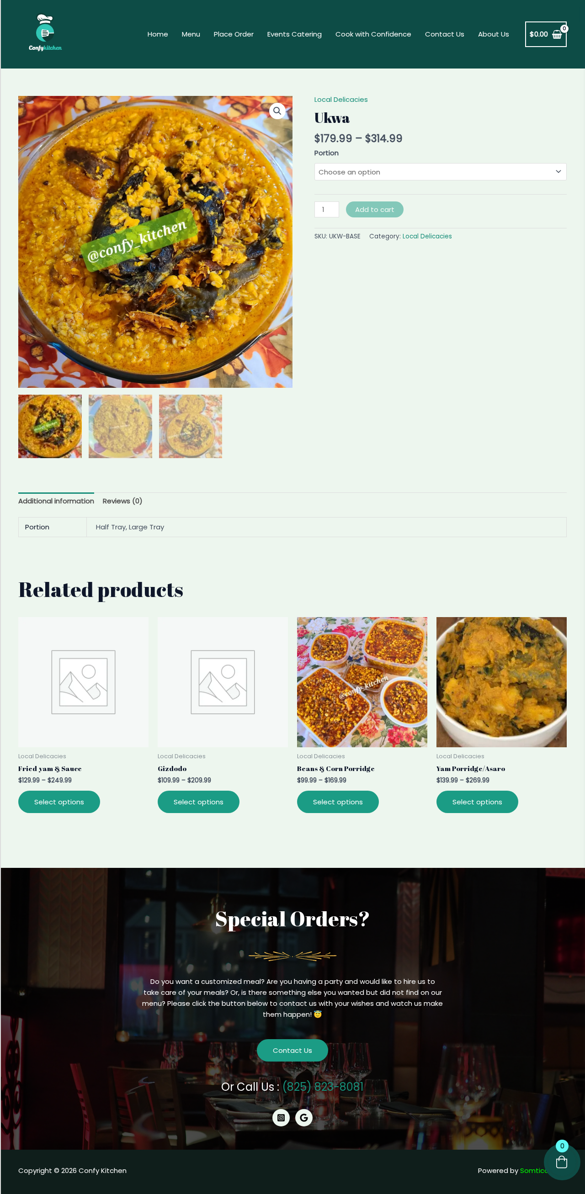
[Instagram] (281, 1117)
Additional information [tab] (56, 501)
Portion (326, 153)
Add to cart (374, 209)
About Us (493, 34)
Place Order (234, 34)
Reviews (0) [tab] (123, 501)
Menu (191, 34)
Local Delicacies (341, 99)
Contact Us (444, 34)
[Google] (304, 1117)
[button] (277, 111)
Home (158, 34)
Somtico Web (543, 1170)
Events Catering (294, 34)
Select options (59, 802)
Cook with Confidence (373, 34)
